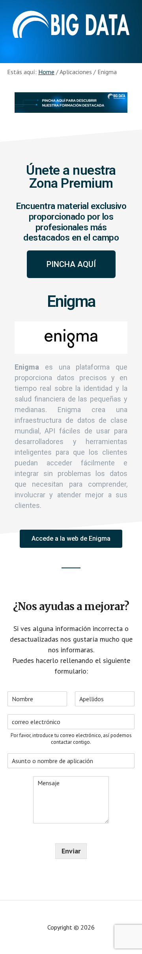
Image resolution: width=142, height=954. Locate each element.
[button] (71, 264)
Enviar (71, 850)
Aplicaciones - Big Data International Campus (71, 23)
